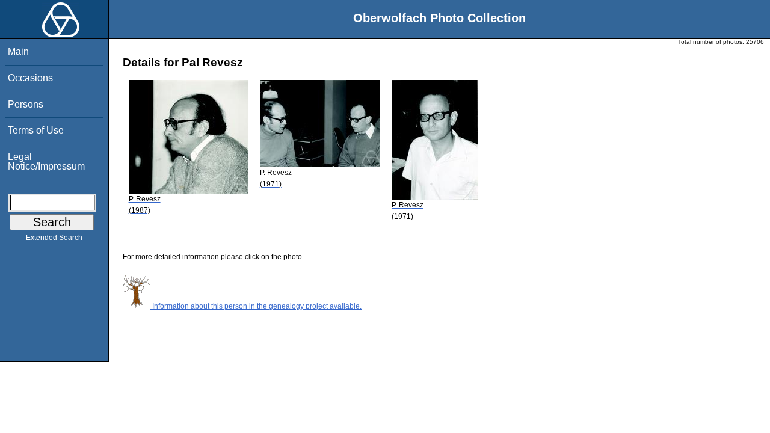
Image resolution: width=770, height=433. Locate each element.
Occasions (30, 78)
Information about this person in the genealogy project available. (256, 306)
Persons (25, 104)
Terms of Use (36, 130)
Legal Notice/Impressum (46, 161)
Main (18, 51)
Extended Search (54, 237)
